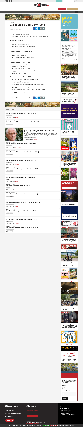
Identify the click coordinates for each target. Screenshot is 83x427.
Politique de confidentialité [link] (69, 425)
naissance (11, 124)
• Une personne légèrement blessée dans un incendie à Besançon (69, 46)
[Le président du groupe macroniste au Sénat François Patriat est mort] (14, 133)
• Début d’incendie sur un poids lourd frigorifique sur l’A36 (68, 52)
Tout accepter (46, 425)
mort (10, 115)
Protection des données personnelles (13, 413)
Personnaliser (61, 425)
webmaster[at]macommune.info (32, 423)
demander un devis (32, 416)
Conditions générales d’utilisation (13, 417)
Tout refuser (53, 425)
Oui (64, 387)
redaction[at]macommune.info (32, 410)
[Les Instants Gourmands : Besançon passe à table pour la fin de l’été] (69, 300)
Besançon (8, 112)
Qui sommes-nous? (10, 410)
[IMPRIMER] (43, 28)
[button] (74, 1)
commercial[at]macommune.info (32, 413)
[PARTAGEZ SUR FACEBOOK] (34, 28)
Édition (43, 6)
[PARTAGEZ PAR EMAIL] (41, 28)
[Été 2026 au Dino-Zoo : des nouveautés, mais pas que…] (69, 196)
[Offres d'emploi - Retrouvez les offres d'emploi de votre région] (69, 102)
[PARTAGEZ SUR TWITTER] (36, 28)
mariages (8, 187)
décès (8, 115)
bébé (7, 124)
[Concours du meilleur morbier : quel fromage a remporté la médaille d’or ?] (69, 156)
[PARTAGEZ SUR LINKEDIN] (39, 28)
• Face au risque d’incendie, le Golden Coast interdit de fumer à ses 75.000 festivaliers (69, 55)
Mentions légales (9, 416)
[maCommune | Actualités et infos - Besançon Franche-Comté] (41, 5)
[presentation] (61, 287)
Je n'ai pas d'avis (67, 390)
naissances (11, 196)
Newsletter (10, 420)
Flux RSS (8, 414)
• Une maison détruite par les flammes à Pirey (69, 49)
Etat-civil (12, 22)
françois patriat (30, 137)
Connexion (73, 187)
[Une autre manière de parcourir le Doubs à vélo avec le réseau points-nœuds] (69, 256)
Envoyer (65, 398)
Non (64, 388)
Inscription (65, 187)
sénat (35, 137)
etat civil (11, 213)
